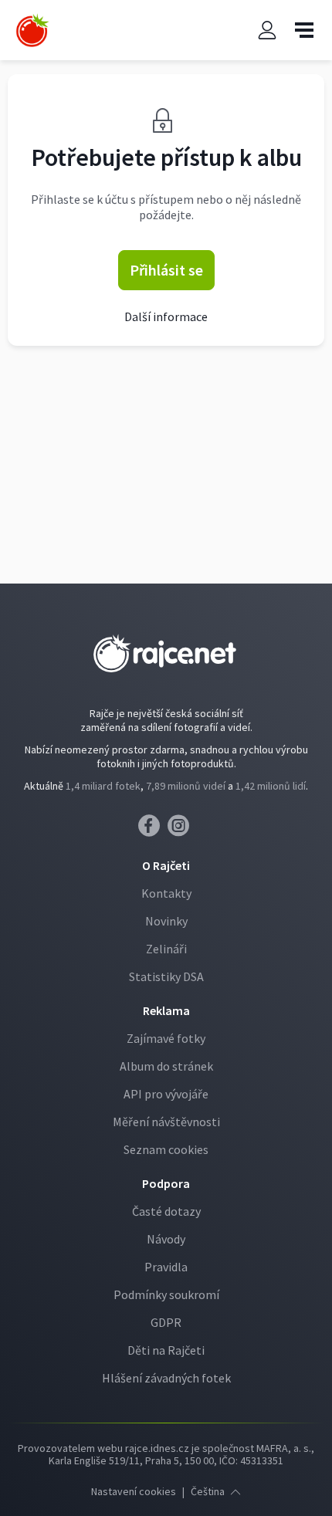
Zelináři (166, 948)
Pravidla (166, 1266)
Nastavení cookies (133, 1491)
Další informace (166, 316)
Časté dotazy (166, 1211)
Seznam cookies (166, 1149)
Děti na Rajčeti (166, 1350)
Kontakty (166, 893)
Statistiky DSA (166, 976)
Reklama (166, 1010)
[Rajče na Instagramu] (181, 830)
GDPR (166, 1322)
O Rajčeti (166, 865)
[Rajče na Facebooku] (153, 830)
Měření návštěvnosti (166, 1121)
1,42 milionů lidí (270, 786)
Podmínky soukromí (166, 1294)
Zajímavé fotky (166, 1038)
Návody (166, 1239)
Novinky (166, 921)
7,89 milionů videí (185, 786)
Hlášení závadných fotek (166, 1378)
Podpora (166, 1183)
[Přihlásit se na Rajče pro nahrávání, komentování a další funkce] (267, 30)
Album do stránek (166, 1066)
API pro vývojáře (166, 1093)
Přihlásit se (166, 269)
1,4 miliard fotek (103, 786)
